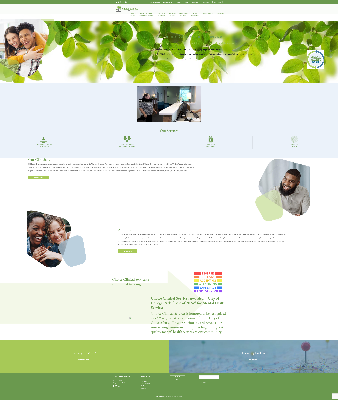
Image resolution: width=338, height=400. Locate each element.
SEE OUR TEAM (38, 177)
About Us (179, 2)
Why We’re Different (155, 2)
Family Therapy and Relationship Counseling (127, 145)
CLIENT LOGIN (217, 2)
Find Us (186, 2)
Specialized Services (294, 145)
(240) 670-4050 (123, 2)
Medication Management (210, 145)
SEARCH (203, 382)
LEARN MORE (128, 251)
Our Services (145, 381)
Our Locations (145, 383)
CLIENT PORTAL (177, 378)
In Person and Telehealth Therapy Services (43, 145)
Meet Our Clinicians (168, 2)
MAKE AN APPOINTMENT (84, 359)
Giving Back (195, 2)
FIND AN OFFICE (253, 359)
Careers (143, 388)
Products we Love (206, 2)
